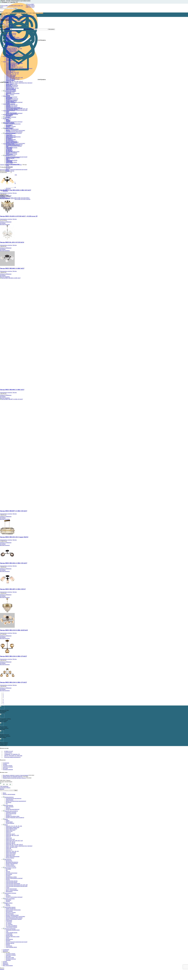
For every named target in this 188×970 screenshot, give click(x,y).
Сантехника (9, 135)
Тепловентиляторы (10, 102)
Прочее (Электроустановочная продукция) (16, 169)
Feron (7, 111)
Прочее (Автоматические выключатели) (16, 20)
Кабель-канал (9, 59)
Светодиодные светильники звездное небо (16, 110)
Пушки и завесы (10, 101)
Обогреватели (6, 96)
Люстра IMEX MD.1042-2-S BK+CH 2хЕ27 (13, 563)
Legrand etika (9, 149)
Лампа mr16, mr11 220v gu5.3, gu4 (14, 77)
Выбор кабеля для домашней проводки (12, 776)
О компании (6, 762)
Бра (7, 870)
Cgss (7, 146)
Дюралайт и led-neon (11, 33)
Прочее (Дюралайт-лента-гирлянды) (15, 55)
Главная (2, 164)
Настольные (9, 874)
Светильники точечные (9, 110)
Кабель (7, 42)
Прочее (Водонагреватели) (12, 47)
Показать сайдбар (4, 169)
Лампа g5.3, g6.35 (10, 56)
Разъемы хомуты (10, 170)
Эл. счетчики (9, 139)
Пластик (8, 121)
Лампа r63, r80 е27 (10, 80)
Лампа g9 (8, 73)
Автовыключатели (7, 35)
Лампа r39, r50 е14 (10, 78)
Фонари (8, 117)
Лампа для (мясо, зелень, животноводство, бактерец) (19, 68)
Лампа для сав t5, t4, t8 (11, 69)
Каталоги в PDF (10, 957)
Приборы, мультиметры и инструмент (15, 143)
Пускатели (8, 22)
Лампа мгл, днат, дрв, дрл (12, 73)
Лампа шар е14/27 (10, 92)
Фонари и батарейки (8, 114)
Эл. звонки (8, 138)
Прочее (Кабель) (10, 60)
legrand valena (9, 162)
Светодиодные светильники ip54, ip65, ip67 (17, 884)
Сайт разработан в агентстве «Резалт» (5, 787)
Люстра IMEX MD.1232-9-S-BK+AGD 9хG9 (14, 630)
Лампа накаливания (11, 89)
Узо (7, 23)
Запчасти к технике (11, 126)
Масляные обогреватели (12, 85)
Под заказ (5, 768)
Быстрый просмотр (5, 198)
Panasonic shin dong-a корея (12, 151)
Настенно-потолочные (11, 873)
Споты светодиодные (11, 888)
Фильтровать (51, 29)
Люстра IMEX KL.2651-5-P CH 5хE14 (12, 242)
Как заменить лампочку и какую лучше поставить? (16, 775)
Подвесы (8, 106)
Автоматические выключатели (13, 18)
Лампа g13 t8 (9, 68)
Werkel (7, 165)
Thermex (8, 28)
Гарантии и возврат (8, 766)
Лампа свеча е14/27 (11, 90)
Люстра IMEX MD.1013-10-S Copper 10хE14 (14, 537)
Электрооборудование (8, 122)
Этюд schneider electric (11, 162)
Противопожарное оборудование (14, 131)
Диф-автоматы (9, 19)
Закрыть (2, 23)
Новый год (8, 52)
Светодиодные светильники (13, 883)
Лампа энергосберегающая (12, 93)
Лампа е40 (8, 85)
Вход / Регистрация (8, 965)
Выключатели (9, 154)
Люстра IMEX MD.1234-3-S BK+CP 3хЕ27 (13, 656)
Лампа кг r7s (9, 86)
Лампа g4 (8, 69)
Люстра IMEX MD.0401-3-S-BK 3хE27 (12, 268)
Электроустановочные (8, 143)
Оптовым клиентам (8, 769)
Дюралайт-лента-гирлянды (9, 48)
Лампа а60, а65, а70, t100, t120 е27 (14, 81)
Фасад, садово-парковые (12, 890)
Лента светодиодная (11, 51)
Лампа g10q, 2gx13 (10, 67)
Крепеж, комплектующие (12, 129)
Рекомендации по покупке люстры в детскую (14, 778)
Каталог (7, 164)
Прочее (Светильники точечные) (14, 121)
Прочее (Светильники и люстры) (14, 108)
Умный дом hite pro (10, 137)
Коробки (8, 168)
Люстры (8, 105)
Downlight (8, 869)
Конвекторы (9, 97)
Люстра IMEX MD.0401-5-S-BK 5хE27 (12, 389)
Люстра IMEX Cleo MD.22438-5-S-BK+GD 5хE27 (15, 190)
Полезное (8, 188)
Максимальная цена (29, 29)
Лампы (4, 61)
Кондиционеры (10, 127)
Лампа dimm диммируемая (12, 64)
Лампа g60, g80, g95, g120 (12, 57)
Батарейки (8, 115)
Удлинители (9, 160)
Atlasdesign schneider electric (13, 145)
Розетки (8, 159)
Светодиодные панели (11, 106)
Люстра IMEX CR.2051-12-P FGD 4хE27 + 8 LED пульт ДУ (19, 216)
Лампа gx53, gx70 (10, 61)
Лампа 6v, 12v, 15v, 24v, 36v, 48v (14, 63)
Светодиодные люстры (11, 104)
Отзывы (5, 764)
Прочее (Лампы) (10, 94)
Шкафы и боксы (7, 118)
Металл (8, 119)
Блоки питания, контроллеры (13, 123)
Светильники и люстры (9, 104)
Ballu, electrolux (10, 27)
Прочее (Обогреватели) (12, 100)
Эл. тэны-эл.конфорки (11, 152)
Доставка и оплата (7, 765)
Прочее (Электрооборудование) (14, 146)
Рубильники (9, 134)
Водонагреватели (7, 43)
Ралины (8, 879)
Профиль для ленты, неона (12, 53)
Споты (7, 887)
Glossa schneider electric (11, 147)
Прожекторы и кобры (11, 876)
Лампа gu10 (9, 74)
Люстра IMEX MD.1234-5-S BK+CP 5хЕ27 (13, 682)
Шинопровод (9, 891)
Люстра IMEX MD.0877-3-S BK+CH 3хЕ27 (13, 511)
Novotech (8, 895)
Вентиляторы (9, 125)
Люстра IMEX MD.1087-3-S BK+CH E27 (13, 589)
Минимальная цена (5, 29)
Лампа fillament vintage (11, 65)
